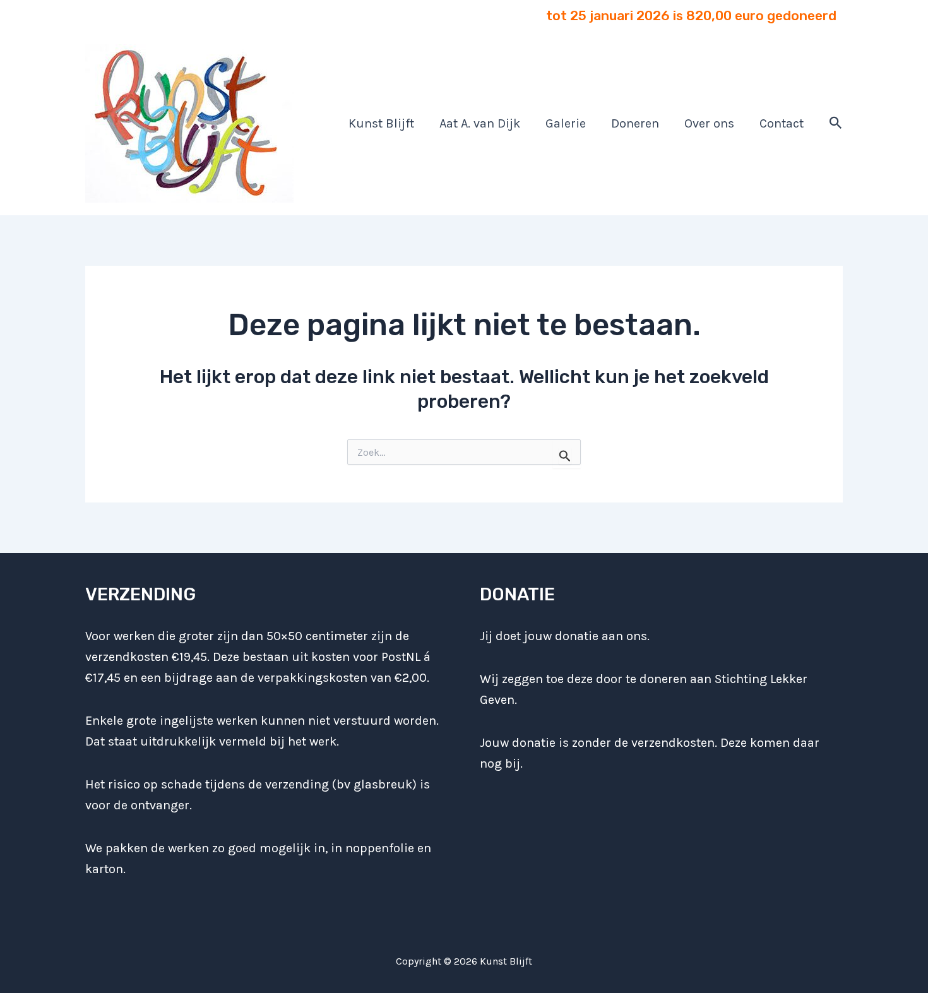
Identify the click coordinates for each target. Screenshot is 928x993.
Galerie (565, 123)
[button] (836, 123)
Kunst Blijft (381, 123)
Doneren (635, 123)
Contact (781, 123)
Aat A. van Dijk (479, 123)
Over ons (709, 123)
